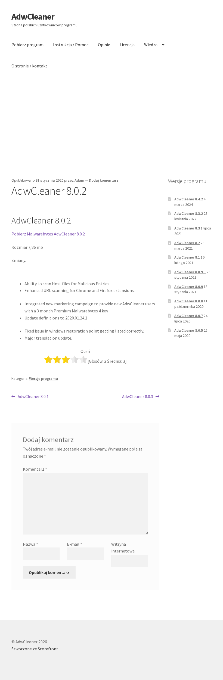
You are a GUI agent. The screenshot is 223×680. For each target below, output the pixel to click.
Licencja (127, 44)
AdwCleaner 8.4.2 (188, 199)
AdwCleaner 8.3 (187, 228)
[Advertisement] (111, 117)
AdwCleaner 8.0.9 (188, 286)
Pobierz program (27, 44)
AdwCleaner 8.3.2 (188, 213)
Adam (79, 180)
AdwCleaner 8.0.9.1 (190, 271)
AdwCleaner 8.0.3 (137, 396)
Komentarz (35, 469)
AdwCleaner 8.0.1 (33, 396)
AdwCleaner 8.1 (187, 257)
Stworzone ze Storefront (34, 648)
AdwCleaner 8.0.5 (188, 330)
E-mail (74, 544)
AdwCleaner (32, 16)
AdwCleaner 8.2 (187, 242)
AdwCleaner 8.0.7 (188, 315)
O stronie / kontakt (29, 66)
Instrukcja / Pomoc (70, 44)
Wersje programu (43, 378)
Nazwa (30, 544)
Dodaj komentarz (103, 180)
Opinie (104, 44)
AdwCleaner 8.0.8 (188, 301)
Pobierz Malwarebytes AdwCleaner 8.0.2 (48, 234)
